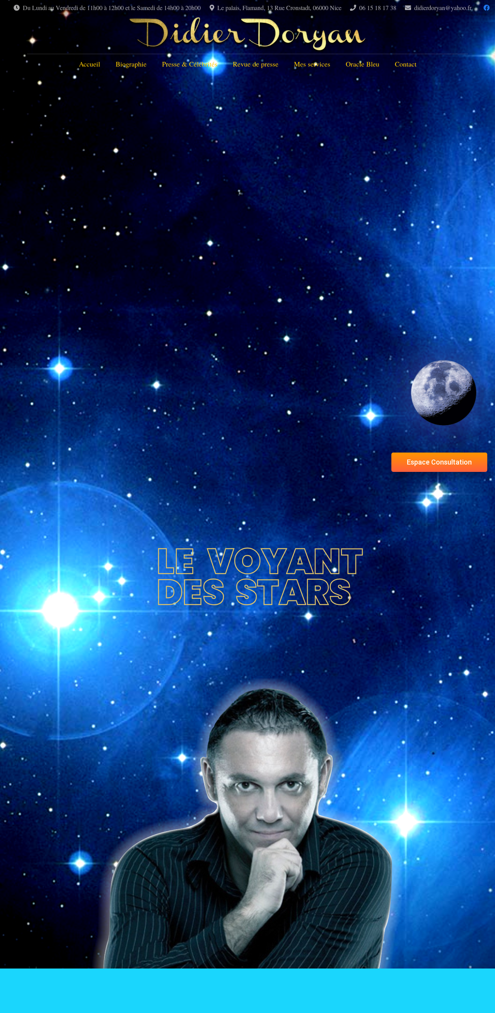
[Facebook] (486, 8)
